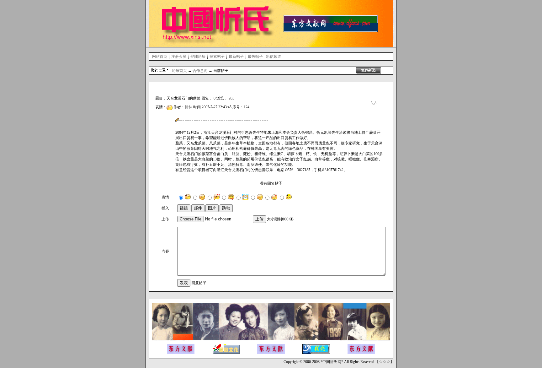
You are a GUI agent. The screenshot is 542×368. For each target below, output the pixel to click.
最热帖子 (255, 56)
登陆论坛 (197, 56)
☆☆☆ (384, 362)
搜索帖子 (217, 56)
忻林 (188, 107)
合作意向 (200, 70)
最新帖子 (236, 56)
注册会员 (178, 56)
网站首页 (159, 56)
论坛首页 (179, 70)
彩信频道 (273, 56)
